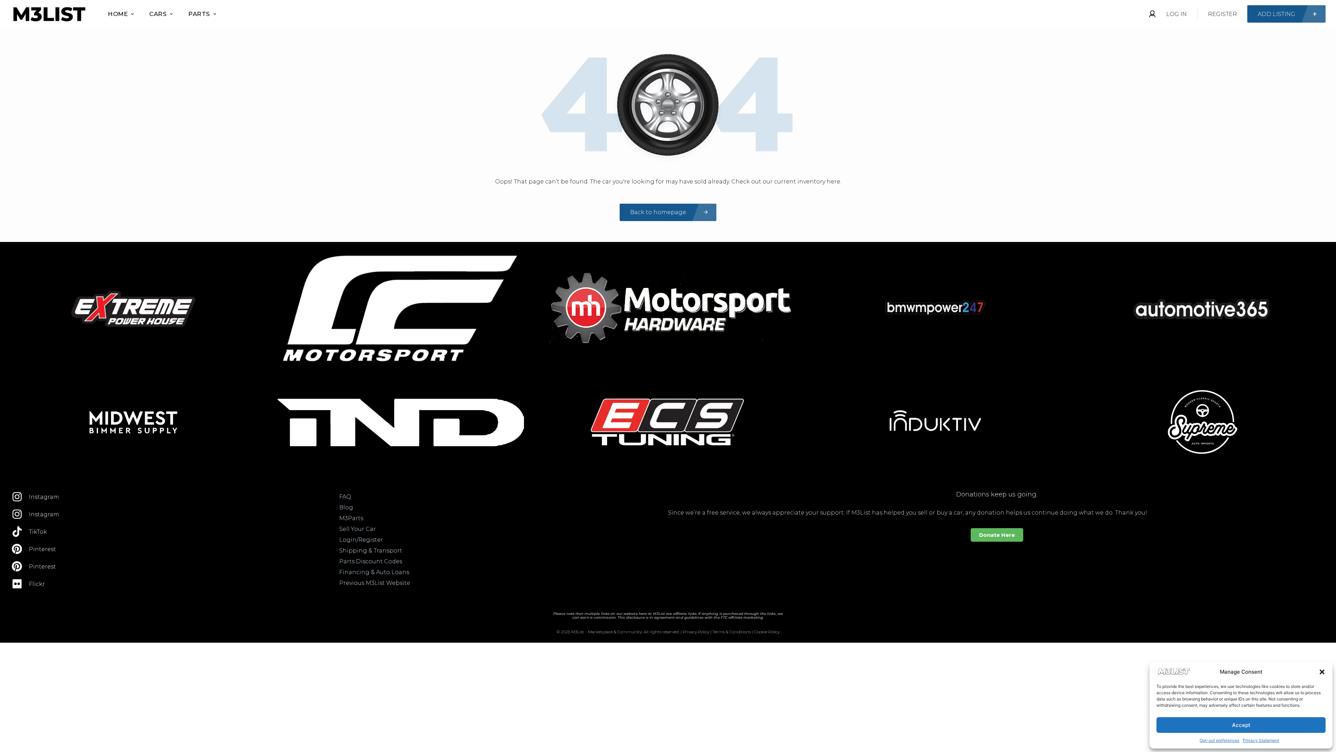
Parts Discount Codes (370, 561)
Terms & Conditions (732, 631)
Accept (1241, 725)
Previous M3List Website (374, 583)
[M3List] (48, 14)
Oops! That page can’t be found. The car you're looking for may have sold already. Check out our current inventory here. (668, 181)
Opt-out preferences (1219, 740)
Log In (1176, 14)
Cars (158, 13)
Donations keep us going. (996, 494)
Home (118, 13)
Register (1222, 14)
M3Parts (351, 518)
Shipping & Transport (370, 550)
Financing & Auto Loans (374, 572)
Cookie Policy (767, 631)
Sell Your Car (357, 529)
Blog (346, 507)
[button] (1322, 671)
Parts (199, 13)
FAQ (345, 496)
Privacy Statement (1261, 740)
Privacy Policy (696, 631)
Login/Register (361, 539)
